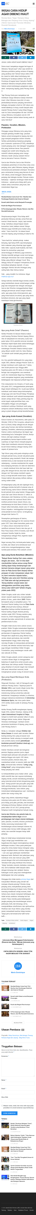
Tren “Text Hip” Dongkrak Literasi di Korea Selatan (22, 1158)
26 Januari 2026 (15, 1000)
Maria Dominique (9, 29)
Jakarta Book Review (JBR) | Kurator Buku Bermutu (19, 1207)
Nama (3, 1080)
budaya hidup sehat (12, 920)
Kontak (32, 1210)
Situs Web (4, 1097)
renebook (12, 923)
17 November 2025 (16, 1016)
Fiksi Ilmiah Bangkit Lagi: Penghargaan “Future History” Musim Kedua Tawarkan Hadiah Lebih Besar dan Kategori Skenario (22, 1178)
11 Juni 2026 (14, 1162)
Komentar (5, 1056)
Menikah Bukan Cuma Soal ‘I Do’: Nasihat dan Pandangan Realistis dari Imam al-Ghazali (16, 198)
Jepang (4, 923)
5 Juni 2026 (14, 1183)
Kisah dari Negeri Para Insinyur (11, 206)
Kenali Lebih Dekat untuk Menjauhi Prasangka (16, 202)
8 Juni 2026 (14, 1172)
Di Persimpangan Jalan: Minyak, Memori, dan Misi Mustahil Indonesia (17, 210)
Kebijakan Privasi (23, 1210)
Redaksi (10, 1210)
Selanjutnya (18, 1022)
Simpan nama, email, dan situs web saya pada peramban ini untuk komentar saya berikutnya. (18, 1107)
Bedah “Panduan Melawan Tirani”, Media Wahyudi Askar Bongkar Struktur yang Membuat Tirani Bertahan (21, 1126)
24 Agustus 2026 (15, 1131)
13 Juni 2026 (14, 992)
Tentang (3, 1210)
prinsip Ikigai (25, 879)
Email (3, 1088)
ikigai (31, 920)
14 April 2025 (21, 29)
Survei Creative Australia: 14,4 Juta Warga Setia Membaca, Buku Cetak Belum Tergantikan (21, 1168)
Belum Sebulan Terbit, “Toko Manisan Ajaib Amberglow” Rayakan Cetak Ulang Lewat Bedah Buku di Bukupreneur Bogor (22, 1138)
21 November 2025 (16, 1007)
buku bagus (24, 920)
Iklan (15, 1210)
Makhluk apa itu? (7, 276)
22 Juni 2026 (14, 1143)
